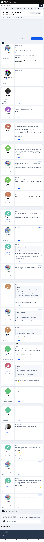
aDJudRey (8, 130)
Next (7, 42)
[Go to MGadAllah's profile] (8, 91)
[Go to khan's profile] (8, 213)
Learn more (2, 1)
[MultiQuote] (16, 67)
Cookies (20, 535)
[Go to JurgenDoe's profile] (8, 426)
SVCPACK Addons (21, 17)
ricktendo (6, 17)
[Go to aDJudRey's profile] (8, 126)
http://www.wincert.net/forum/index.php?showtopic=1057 (27, 196)
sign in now (28, 517)
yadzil (8, 152)
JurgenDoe (8, 431)
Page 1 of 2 (14, 42)
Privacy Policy (10, 535)
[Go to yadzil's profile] (8, 148)
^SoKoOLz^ (8, 198)
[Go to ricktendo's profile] (3, 17)
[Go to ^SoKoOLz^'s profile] (8, 194)
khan (8, 217)
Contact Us (15, 535)
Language (4, 535)
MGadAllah (8, 95)
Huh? (8, 353)
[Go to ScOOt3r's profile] (8, 109)
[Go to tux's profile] (8, 410)
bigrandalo (8, 369)
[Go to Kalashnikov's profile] (8, 447)
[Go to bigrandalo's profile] (8, 365)
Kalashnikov (8, 451)
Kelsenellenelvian (8, 77)
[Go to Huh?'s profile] (8, 349)
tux (8, 414)
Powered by (25, 537)
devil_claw (8, 290)
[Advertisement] (22, 28)
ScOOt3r (8, 113)
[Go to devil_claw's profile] (8, 286)
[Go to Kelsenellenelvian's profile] (8, 73)
